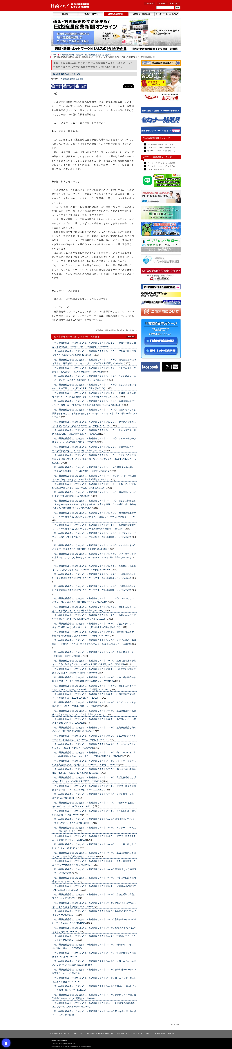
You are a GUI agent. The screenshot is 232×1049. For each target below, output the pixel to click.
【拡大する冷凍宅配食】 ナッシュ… (161, 169)
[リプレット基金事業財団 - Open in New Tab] (161, 260)
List (130, 336)
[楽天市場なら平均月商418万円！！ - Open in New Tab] (161, 86)
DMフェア (166, 14)
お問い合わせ (161, 1033)
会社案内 (55, 1033)
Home (65, 14)
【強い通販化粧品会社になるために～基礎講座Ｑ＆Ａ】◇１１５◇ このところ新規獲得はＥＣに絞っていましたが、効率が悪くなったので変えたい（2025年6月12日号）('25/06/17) (94, 459)
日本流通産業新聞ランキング (156, 138)
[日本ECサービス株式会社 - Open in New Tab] (161, 181)
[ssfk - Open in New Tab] (161, 246)
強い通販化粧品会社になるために (98, 55)
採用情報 (171, 1033)
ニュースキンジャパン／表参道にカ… (161, 148)
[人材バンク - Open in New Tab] (161, 275)
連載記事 (79, 55)
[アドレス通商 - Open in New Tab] (161, 197)
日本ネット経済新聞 (141, 14)
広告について (150, 1033)
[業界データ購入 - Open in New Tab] (69, 86)
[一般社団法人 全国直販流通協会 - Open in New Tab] (161, 229)
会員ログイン (174, 3)
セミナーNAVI (90, 14)
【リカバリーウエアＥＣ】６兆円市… (161, 166)
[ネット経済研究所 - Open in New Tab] (161, 121)
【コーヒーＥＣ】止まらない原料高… (161, 163)
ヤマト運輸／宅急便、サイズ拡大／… (161, 144)
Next (177, 121)
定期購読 (162, 3)
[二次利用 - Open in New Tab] (161, 312)
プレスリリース (137, 1033)
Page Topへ (175, 1024)
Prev (145, 121)
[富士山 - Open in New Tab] (161, 303)
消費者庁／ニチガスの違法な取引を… (161, 151)
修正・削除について (123, 1033)
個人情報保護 (90, 1033)
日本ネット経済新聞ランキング (157, 157)
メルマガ (149, 3)
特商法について (78, 1033)
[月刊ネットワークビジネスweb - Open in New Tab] (161, 295)
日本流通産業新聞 (116, 14)
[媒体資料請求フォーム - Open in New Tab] (161, 63)
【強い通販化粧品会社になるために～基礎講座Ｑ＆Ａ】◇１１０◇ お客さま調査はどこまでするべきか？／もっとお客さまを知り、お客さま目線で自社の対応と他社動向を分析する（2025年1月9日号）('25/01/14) (94, 504)
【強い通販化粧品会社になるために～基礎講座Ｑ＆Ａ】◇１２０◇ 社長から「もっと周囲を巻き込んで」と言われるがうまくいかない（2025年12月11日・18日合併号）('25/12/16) (94, 413)
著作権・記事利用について (106, 1033)
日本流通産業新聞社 (70, 5)
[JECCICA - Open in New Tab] (161, 213)
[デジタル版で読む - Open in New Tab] (81, 86)
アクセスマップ (65, 1033)
